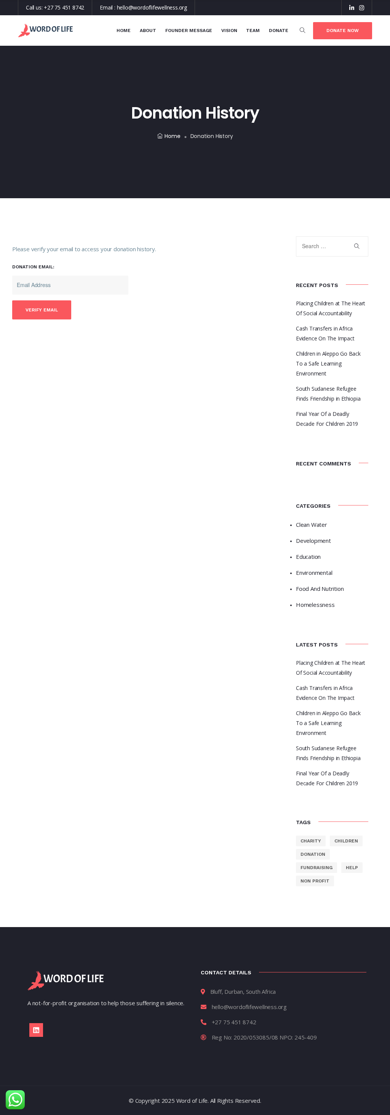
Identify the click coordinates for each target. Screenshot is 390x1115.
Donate (278, 30)
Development (313, 540)
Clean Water (311, 524)
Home (124, 30)
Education (308, 556)
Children (346, 841)
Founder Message (188, 30)
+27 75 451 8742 (64, 7)
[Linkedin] (36, 1030)
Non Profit (314, 881)
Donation (312, 854)
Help (352, 867)
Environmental (314, 572)
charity (310, 841)
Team (253, 30)
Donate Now (342, 30)
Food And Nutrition (320, 588)
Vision (229, 30)
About (148, 30)
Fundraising (316, 867)
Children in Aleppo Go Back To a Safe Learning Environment (328, 363)
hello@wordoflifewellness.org (152, 7)
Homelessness (315, 604)
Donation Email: (33, 267)
